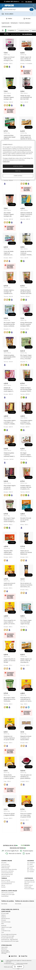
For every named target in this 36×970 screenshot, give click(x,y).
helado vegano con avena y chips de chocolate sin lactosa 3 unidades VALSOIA (26, 660)
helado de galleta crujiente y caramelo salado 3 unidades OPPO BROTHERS (9, 454)
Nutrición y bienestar (24, 23)
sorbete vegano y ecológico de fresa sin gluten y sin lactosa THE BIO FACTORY (25, 487)
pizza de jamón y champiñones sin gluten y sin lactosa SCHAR (26, 699)
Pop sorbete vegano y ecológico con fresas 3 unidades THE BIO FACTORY (26, 422)
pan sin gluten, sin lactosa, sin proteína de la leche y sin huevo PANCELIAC (26, 584)
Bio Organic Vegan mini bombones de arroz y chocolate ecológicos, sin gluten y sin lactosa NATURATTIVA (26, 356)
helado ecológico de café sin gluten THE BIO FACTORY (25, 291)
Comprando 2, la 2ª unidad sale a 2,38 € (10, 597)
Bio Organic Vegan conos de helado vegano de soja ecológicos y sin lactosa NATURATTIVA (26, 622)
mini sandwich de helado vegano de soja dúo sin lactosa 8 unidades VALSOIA (26, 137)
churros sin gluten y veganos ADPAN (9, 814)
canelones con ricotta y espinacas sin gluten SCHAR (9, 737)
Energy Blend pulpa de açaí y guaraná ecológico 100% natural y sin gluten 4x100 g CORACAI (26, 324)
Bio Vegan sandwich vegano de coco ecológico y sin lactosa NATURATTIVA (26, 454)
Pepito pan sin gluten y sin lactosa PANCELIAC (26, 552)
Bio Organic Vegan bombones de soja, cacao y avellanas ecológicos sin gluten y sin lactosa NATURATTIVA (9, 324)
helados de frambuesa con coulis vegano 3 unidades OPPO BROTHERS (8, 389)
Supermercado (5, 23)
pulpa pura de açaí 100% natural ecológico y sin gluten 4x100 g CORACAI (9, 58)
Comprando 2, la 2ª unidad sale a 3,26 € (27, 72)
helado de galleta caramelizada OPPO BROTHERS (9, 356)
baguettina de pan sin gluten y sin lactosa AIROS (25, 737)
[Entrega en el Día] (18, 848)
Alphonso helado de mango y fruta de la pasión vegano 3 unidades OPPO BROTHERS (26, 214)
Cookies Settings (18, 175)
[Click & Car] (25, 845)
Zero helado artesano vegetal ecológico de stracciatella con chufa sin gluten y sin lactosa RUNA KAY (9, 214)
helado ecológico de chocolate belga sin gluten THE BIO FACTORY (26, 389)
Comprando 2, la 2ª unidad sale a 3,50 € (10, 674)
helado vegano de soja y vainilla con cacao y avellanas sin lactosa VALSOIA (26, 58)
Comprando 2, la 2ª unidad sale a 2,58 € (10, 751)
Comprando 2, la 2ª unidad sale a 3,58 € (10, 111)
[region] (18, 160)
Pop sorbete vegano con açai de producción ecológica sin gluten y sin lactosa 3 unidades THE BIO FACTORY (10, 487)
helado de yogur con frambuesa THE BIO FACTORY (26, 97)
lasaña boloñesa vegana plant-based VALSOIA (9, 137)
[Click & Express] (10, 845)
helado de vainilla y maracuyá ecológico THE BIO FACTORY (26, 253)
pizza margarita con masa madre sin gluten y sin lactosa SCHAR (10, 622)
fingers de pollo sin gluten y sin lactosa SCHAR (9, 660)
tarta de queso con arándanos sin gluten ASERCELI (26, 776)
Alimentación (14, 23)
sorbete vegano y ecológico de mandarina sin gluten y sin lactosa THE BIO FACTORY (9, 291)
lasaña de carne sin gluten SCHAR (9, 584)
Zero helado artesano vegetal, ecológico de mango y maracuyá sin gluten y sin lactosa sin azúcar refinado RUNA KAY (9, 97)
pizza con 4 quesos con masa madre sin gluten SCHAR (25, 815)
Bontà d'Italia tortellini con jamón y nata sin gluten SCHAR (9, 776)
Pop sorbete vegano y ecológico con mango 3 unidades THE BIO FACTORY (10, 422)
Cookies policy (6, 161)
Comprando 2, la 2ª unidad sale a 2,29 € (10, 635)
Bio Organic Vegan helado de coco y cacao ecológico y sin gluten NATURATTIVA (9, 519)
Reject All (18, 170)
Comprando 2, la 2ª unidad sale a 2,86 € (27, 829)
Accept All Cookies (18, 166)
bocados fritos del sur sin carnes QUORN (25, 519)
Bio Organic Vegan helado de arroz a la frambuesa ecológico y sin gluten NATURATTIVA (9, 699)
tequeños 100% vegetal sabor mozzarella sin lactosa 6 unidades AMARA (9, 552)
